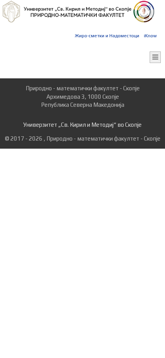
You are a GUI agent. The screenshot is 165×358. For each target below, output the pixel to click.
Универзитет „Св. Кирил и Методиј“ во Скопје (82, 124)
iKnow (150, 35)
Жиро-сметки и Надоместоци (107, 35)
